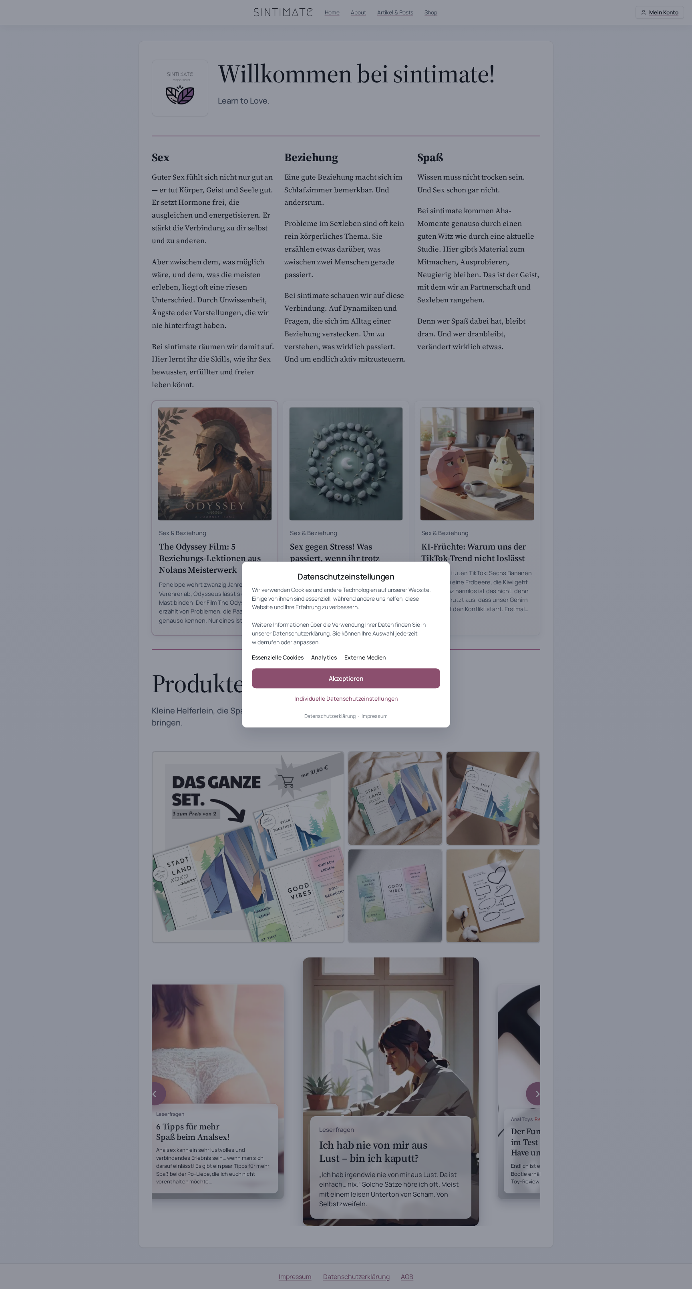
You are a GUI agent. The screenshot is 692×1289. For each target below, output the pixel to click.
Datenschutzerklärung (330, 716)
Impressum (375, 716)
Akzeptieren (346, 678)
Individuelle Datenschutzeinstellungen (346, 698)
